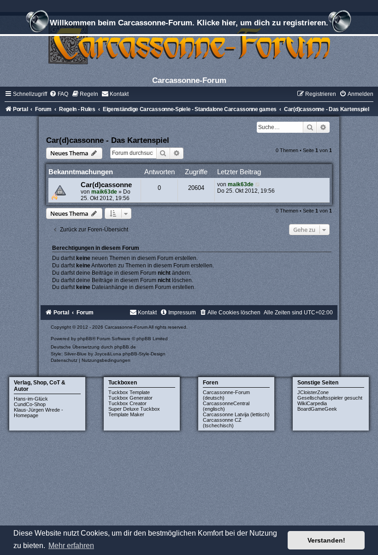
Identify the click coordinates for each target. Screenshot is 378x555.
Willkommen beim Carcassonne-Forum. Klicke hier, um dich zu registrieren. (189, 22)
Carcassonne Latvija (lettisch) (236, 414)
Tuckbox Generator (130, 398)
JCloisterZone (313, 392)
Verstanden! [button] (326, 540)
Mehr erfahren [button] (71, 545)
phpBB (84, 338)
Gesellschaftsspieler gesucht (329, 398)
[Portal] (189, 43)
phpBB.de (125, 346)
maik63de (104, 192)
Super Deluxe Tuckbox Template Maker (134, 411)
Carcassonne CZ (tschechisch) (222, 422)
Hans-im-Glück (31, 398)
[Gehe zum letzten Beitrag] (258, 184)
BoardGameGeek (317, 409)
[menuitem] (58, 94)
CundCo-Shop (30, 404)
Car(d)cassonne (106, 185)
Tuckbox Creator (127, 403)
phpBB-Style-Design (144, 353)
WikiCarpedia (312, 403)
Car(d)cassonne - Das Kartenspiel (107, 140)
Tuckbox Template (129, 392)
